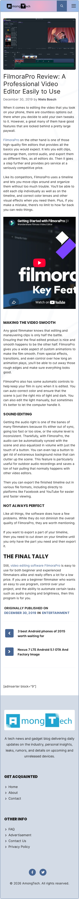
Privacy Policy (19, 847)
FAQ (11, 829)
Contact (14, 798)
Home (13, 787)
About (13, 793)
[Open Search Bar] (62, 6)
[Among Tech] (18, 6)
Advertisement (19, 835)
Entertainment (55, 613)
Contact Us (17, 841)
